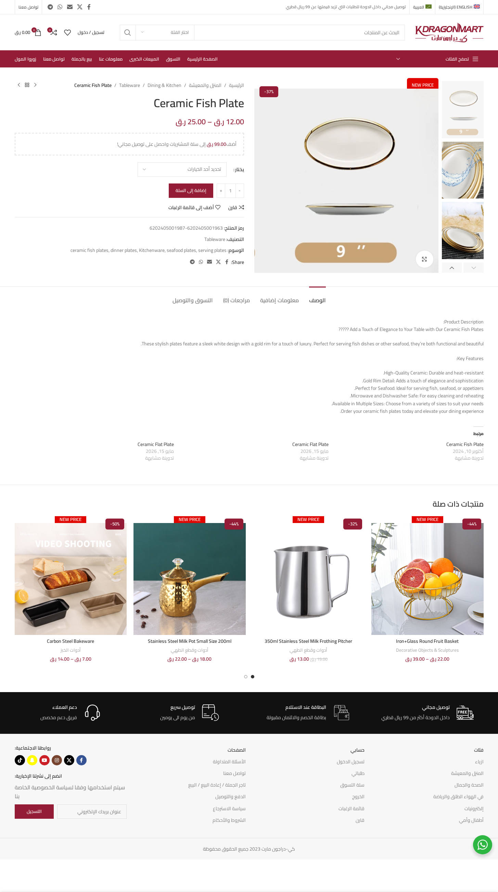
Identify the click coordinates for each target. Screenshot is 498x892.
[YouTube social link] (44, 760)
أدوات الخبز (71, 650)
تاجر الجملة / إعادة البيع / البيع (217, 784)
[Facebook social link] (89, 7)
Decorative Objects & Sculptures (427, 650)
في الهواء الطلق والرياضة (458, 796)
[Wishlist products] (67, 32)
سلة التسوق (352, 784)
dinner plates (124, 250)
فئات (479, 750)
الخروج (358, 796)
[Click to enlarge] (424, 259)
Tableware (129, 85)
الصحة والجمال (469, 784)
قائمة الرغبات (352, 808)
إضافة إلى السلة (191, 190)
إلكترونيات (474, 808)
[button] (473, 268)
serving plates (212, 250)
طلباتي (358, 773)
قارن (360, 820)
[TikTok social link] (20, 760)
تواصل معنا (234, 773)
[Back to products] (27, 85)
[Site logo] (449, 31)
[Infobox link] (427, 713)
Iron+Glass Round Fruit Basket (427, 641)
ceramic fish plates (89, 250)
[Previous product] (35, 85)
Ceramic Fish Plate (465, 444)
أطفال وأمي (471, 820)
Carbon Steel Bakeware (70, 641)
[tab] (317, 296)
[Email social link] (70, 7)
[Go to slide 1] (252, 676)
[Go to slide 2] (245, 676)
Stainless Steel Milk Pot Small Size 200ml (189, 641)
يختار (239, 169)
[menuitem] (459, 7)
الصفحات (237, 750)
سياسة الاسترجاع (229, 808)
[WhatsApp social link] (60, 7)
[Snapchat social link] (32, 760)
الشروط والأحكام (229, 820)
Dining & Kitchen (164, 85)
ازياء (479, 761)
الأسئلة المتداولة (229, 761)
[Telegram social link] (50, 7)
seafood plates (181, 250)
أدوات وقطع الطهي (308, 650)
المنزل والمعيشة (205, 85)
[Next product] (19, 85)
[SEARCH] (128, 32)
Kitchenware (152, 250)
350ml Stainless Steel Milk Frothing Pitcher (308, 641)
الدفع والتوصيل (230, 796)
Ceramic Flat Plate (310, 444)
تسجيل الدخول (351, 761)
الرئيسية (236, 85)
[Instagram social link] (57, 760)
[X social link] (80, 7)
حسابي (357, 750)
